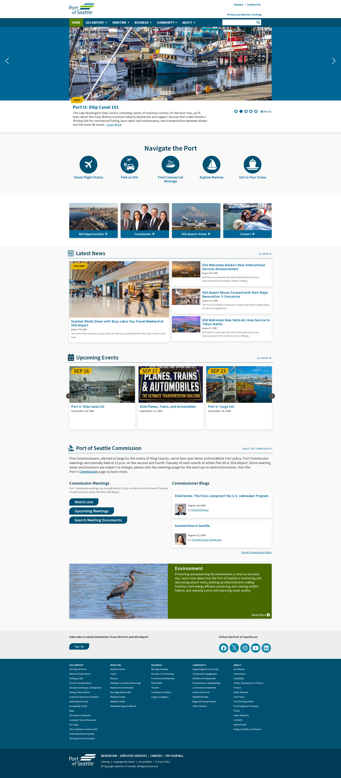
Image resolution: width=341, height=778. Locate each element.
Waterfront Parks (200, 696)
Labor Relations (241, 715)
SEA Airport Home (77, 669)
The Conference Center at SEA (83, 729)
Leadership (239, 678)
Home (76, 22)
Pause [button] (267, 111)
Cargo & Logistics (159, 696)
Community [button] (165, 22)
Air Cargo (73, 724)
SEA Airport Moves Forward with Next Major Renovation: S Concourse (235, 294)
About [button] (187, 22)
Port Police (239, 696)
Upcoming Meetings (92, 510)
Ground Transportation (80, 683)
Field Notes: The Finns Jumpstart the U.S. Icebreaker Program (222, 496)
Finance (237, 687)
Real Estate (156, 683)
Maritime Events (117, 696)
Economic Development (163, 678)
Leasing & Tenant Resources (82, 720)
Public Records (241, 692)
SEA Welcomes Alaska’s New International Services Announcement (233, 267)
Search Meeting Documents (98, 519)
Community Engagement (205, 673)
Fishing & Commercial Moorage (125, 683)
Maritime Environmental (121, 687)
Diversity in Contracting (162, 673)
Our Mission (239, 669)
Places (237, 710)
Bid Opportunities (159, 669)
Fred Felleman (200, 510)
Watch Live (84, 501)
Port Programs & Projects (246, 706)
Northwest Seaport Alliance (123, 706)
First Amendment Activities (81, 733)
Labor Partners (200, 706)
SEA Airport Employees (80, 715)
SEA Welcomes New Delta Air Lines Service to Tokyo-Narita (236, 322)
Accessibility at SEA (78, 706)
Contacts (238, 720)
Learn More (113, 125)
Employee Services (133, 756)
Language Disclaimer (124, 761)
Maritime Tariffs (117, 701)
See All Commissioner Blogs (256, 552)
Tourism (155, 687)
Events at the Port (201, 692)
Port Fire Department (244, 701)
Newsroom (109, 756)
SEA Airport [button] (95, 22)
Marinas (114, 678)
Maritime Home (117, 669)
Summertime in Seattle (192, 525)
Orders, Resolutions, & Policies (248, 683)
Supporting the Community (206, 669)
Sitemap (105, 761)
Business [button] (142, 22)
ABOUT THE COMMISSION (256, 448)
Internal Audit (240, 724)
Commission (88, 471)
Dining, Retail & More (79, 692)
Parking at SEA (76, 678)
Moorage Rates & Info (120, 692)
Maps (71, 710)
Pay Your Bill (175, 756)
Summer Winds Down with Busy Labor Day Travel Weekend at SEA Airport (117, 323)
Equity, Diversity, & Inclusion (247, 729)
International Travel (78, 701)
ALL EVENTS (263, 358)
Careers (156, 756)
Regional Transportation (204, 701)
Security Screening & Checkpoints (85, 687)
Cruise (113, 673)
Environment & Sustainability (206, 683)
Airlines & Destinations (80, 673)
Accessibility (145, 761)
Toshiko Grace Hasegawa (206, 539)
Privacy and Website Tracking (244, 14)
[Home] (81, 8)
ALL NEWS (264, 253)
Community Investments (204, 687)
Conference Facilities (161, 692)
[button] (7, 60)
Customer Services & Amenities (84, 696)
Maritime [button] (119, 22)
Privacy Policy (162, 761)
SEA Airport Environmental (82, 738)
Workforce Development (204, 678)
